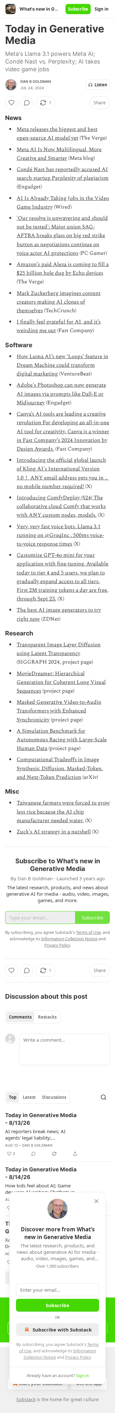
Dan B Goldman (35, 81)
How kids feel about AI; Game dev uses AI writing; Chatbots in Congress (40, 1188)
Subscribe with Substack (62, 1329)
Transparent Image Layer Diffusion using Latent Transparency (59, 649)
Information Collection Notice (69, 939)
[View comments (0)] (26, 102)
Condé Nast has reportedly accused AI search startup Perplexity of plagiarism (63, 173)
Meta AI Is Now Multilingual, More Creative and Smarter (59, 153)
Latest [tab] (29, 1097)
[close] (96, 1201)
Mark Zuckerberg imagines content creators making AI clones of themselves (59, 302)
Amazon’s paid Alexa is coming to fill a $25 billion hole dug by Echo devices (63, 268)
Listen (101, 85)
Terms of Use (88, 932)
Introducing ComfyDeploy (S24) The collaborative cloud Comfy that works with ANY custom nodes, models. (61, 506)
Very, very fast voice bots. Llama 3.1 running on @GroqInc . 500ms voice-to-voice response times (60, 535)
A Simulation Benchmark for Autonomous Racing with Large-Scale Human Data (62, 740)
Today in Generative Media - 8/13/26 (41, 1119)
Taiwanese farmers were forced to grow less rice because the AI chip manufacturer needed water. (63, 811)
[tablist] (32, 1017)
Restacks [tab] (47, 1017)
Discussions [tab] (54, 1097)
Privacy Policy (78, 1357)
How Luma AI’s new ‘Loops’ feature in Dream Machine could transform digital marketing (62, 365)
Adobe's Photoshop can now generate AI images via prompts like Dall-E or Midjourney (61, 394)
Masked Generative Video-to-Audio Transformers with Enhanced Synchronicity (59, 711)
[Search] (103, 1097)
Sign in (102, 9)
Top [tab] (12, 1097)
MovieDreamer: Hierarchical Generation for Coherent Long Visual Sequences (61, 682)
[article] (57, 1134)
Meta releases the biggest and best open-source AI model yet (57, 133)
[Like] (11, 102)
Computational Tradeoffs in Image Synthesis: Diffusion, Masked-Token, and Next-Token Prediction (60, 768)
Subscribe (78, 9)
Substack (25, 1399)
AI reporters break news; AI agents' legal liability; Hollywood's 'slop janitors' (35, 1134)
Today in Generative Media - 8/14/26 (41, 1173)
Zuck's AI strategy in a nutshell (54, 832)
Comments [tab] (20, 1017)
